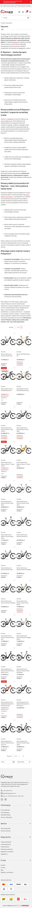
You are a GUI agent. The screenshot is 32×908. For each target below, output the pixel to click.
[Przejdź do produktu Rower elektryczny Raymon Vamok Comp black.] (8, 488)
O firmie (3, 867)
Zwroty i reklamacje (6, 817)
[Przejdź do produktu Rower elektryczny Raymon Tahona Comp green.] (24, 728)
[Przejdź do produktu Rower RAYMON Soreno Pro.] (24, 340)
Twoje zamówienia (6, 842)
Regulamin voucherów (7, 851)
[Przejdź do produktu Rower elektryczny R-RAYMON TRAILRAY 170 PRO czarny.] (24, 689)
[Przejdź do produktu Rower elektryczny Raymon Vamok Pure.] (8, 340)
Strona (11, 327)
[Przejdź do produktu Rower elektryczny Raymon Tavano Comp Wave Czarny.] (8, 655)
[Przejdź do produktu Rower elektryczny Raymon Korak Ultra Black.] (24, 554)
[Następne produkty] (19, 756)
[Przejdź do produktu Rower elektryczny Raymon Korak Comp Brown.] (24, 587)
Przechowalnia (5, 847)
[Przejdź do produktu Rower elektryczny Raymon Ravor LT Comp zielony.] (8, 449)
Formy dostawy (5, 812)
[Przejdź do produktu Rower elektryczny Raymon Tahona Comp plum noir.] (8, 728)
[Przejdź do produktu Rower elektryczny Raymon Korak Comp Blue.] (8, 587)
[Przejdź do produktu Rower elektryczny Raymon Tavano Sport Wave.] (8, 521)
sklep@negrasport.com (9, 793)
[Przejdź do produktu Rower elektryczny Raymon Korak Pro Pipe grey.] (8, 622)
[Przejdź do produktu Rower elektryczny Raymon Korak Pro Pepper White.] (24, 622)
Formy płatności (5, 810)
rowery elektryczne (6, 121)
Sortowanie (21, 762)
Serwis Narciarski (5, 828)
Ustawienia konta (6, 844)
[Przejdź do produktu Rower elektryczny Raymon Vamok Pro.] (24, 521)
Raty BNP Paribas (5, 815)
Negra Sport (6, 23)
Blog (2, 870)
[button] (28, 17)
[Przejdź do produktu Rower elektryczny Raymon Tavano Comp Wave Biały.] (24, 655)
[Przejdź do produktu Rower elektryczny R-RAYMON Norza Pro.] (8, 375)
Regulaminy (4, 854)
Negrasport (15, 42)
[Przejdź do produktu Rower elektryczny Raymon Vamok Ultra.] (8, 554)
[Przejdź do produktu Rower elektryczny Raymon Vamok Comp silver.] (24, 488)
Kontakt (3, 865)
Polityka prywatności (7, 849)
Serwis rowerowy (5, 831)
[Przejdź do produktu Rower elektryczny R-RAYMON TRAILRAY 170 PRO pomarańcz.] (8, 689)
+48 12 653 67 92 (7, 790)
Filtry (3, 762)
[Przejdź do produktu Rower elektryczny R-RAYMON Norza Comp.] (24, 375)
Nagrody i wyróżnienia (7, 872)
